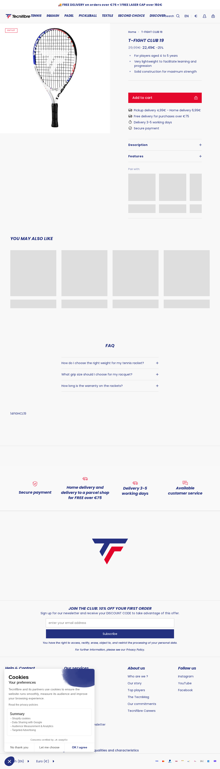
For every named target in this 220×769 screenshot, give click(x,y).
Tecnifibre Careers (142, 711)
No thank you (19, 747)
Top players (136, 690)
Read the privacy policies (23, 704)
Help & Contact (20, 668)
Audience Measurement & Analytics (32, 726)
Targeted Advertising (24, 730)
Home (132, 32)
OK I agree (79, 747)
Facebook (185, 690)
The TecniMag (138, 697)
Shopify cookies (21, 718)
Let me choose (49, 747)
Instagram (186, 676)
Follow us (187, 668)
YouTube (185, 683)
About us (136, 668)
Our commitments (142, 704)
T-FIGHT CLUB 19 (151, 32)
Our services (76, 668)
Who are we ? (138, 676)
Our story (135, 683)
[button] (9, 761)
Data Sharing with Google (27, 722)
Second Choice (131, 16)
